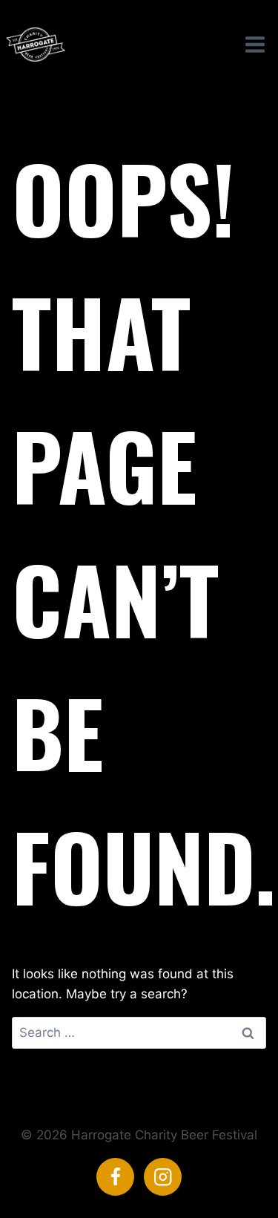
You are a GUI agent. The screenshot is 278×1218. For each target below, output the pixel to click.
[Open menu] (254, 44)
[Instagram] (163, 1177)
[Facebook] (115, 1177)
